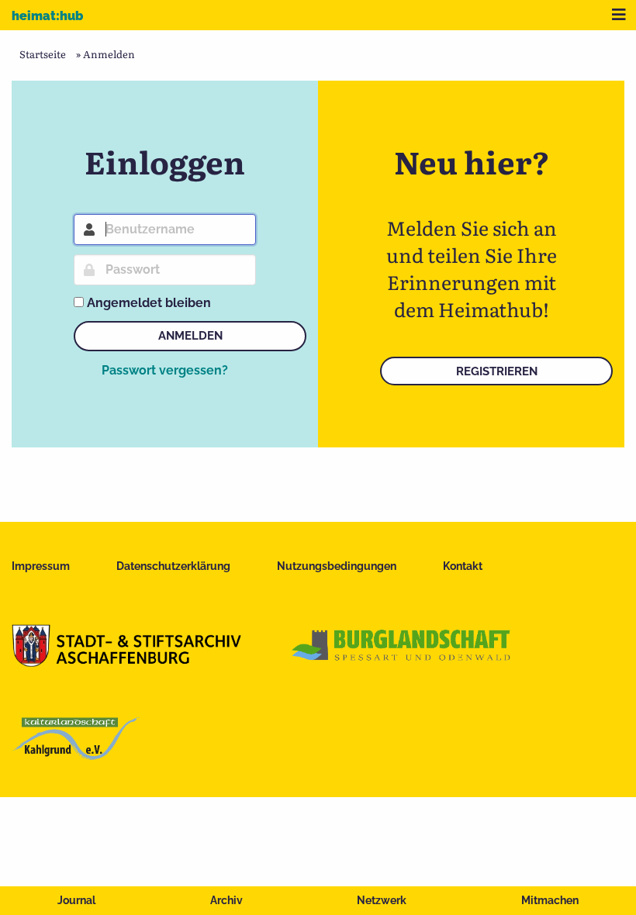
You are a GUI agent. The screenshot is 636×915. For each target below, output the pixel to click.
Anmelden (190, 336)
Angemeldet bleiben (149, 302)
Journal (76, 900)
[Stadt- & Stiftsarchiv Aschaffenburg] (126, 661)
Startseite (42, 54)
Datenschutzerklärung (173, 566)
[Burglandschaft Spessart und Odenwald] (402, 661)
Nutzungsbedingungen (336, 566)
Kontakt (462, 566)
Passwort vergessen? (165, 370)
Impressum (41, 566)
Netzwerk (381, 900)
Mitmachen (550, 900)
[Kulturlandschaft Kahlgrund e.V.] (76, 754)
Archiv (226, 900)
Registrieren (496, 371)
